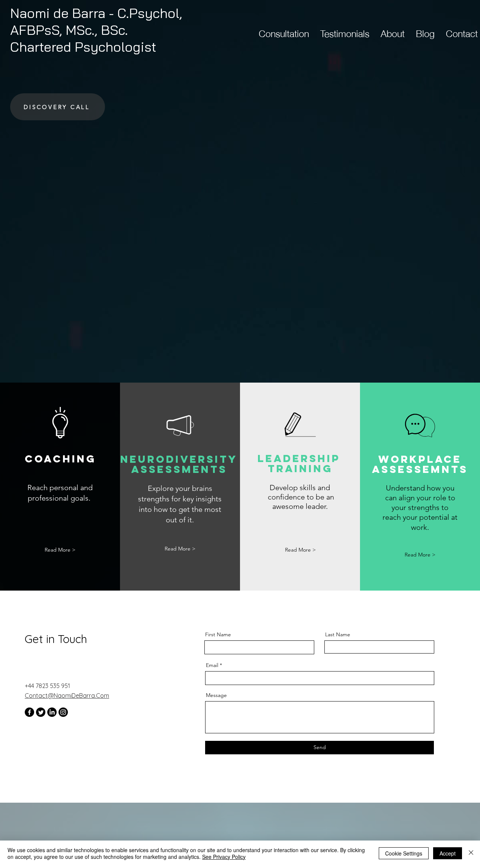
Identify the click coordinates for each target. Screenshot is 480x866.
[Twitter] (40, 712)
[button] (300, 549)
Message (216, 695)
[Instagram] (63, 712)
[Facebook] (29, 712)
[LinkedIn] (52, 712)
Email (212, 665)
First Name (218, 634)
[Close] (471, 853)
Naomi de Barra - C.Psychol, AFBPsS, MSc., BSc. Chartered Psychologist (96, 29)
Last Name (337, 634)
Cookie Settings (403, 853)
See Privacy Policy (224, 856)
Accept (448, 853)
